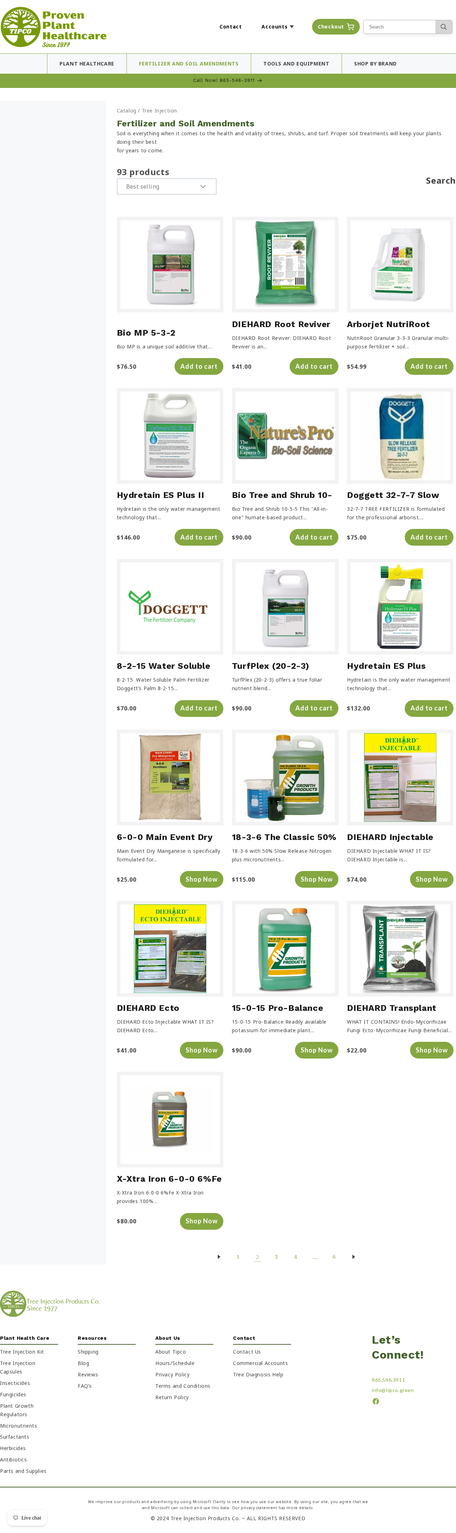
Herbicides (13, 1448)
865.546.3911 (388, 1380)
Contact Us (247, 1351)
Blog (83, 1363)
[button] (280, 26)
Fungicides (13, 1394)
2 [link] (257, 1256)
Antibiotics (13, 1459)
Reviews (88, 1374)
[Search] (443, 26)
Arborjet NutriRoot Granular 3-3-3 (388, 325)
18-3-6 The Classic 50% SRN (284, 838)
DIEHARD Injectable (390, 837)
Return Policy (172, 1397)
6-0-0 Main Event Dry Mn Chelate (165, 838)
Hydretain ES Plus (386, 666)
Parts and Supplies (23, 1471)
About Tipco (170, 1351)
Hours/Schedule (175, 1363)
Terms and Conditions (183, 1385)
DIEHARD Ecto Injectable (148, 1009)
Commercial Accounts (260, 1363)
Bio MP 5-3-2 (146, 333)
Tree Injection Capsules (17, 1367)
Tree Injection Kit (22, 1351)
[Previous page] (219, 1257)
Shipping (88, 1351)
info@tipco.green (393, 1390)
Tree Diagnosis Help (258, 1374)
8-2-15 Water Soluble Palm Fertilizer (164, 667)
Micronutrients (18, 1425)
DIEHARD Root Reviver (281, 324)
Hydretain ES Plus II (160, 495)
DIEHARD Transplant (391, 1008)
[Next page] (354, 1257)
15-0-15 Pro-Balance (277, 1008)
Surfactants (15, 1437)
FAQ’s (85, 1385)
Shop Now (202, 879)
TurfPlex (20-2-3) (271, 666)
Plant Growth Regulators (16, 1410)
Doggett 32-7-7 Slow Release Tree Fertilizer (396, 496)
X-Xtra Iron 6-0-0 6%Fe (169, 1179)
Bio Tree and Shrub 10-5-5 (282, 496)
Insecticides (15, 1383)
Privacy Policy (172, 1374)
